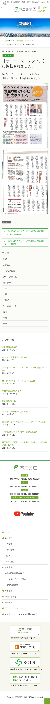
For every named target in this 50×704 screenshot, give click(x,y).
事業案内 (8, 567)
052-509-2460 (19, 479)
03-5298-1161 (19, 502)
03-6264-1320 (19, 487)
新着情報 (8, 591)
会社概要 (8, 538)
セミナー (7, 283)
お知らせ (7, 265)
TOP (7, 532)
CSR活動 (10, 562)
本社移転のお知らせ (11, 347)
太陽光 (6, 300)
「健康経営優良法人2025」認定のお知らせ (21, 432)
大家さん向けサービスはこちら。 (25, 653)
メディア (8, 55)
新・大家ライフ (10, 306)
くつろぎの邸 (9, 271)
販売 (5, 318)
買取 (5, 323)
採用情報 (8, 602)
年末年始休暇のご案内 (12, 391)
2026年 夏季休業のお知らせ (15, 357)
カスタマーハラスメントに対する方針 (18, 381)
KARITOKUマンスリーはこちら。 (25, 685)
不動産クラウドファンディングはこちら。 (27, 669)
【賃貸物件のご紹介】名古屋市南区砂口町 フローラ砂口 (25, 242)
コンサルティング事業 (16, 579)
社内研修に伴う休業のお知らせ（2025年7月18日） (24, 422)
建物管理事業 (12, 585)
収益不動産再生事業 (15, 573)
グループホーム (10, 277)
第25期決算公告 (9, 401)
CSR (5, 259)
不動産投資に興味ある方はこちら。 (25, 638)
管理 (5, 312)
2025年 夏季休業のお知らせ (15, 411)
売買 (5, 294)
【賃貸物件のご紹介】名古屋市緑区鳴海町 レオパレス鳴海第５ (25, 232)
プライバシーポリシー (14, 608)
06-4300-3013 (19, 494)
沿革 (8, 556)
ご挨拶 (9, 544)
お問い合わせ (10, 597)
